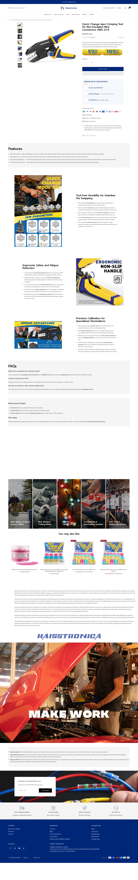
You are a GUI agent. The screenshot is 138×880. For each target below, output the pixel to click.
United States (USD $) (108, 8)
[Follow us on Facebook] (10, 848)
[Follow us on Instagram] (15, 848)
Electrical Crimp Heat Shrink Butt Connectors (24, 569)
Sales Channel (76, 14)
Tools (67, 14)
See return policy (104, 100)
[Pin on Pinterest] (89, 135)
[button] (102, 73)
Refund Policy (95, 836)
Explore (84, 14)
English (119, 8)
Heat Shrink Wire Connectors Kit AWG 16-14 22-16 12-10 (113, 570)
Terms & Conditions (55, 834)
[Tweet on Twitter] (92, 135)
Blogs (51, 831)
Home (9, 20)
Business (10, 834)
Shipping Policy (95, 834)
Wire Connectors (59, 14)
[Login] (125, 8)
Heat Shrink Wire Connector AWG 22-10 (84, 569)
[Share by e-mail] (94, 135)
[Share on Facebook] (87, 135)
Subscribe (45, 790)
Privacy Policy (54, 836)
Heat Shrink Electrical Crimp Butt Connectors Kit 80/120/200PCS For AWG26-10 (54, 570)
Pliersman (11, 831)
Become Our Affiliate (14, 829)
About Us (52, 829)
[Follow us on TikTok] (23, 848)
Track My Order (95, 839)
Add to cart (102, 69)
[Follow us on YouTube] (19, 848)
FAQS (92, 829)
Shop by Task (47, 14)
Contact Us (94, 831)
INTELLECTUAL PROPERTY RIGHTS (60, 839)
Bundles (91, 14)
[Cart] (129, 8)
